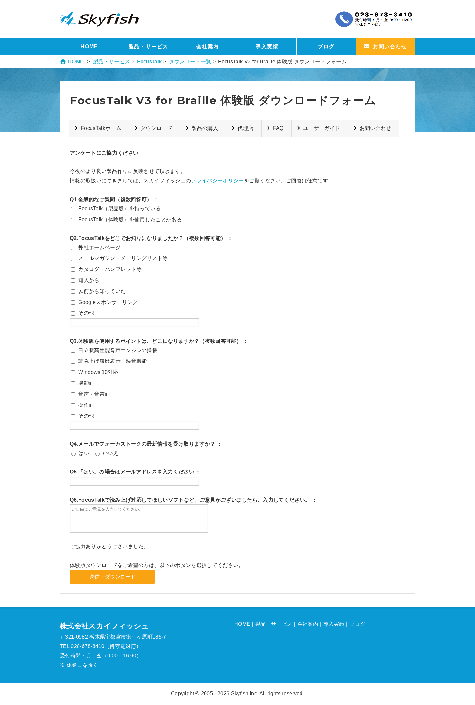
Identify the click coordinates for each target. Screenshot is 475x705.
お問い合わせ (375, 128)
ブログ (326, 46)
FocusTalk (149, 61)
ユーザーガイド (321, 128)
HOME (89, 46)
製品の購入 (205, 128)
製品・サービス (148, 46)
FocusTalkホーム (101, 128)
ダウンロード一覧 (190, 61)
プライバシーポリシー (217, 180)
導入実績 (267, 46)
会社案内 (207, 46)
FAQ (278, 128)
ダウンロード (156, 128)
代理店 (245, 128)
